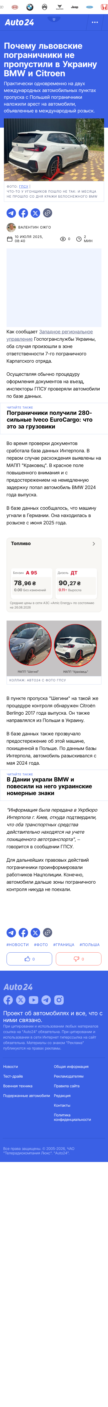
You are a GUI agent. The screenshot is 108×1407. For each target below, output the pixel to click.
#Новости (18, 945)
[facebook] (23, 213)
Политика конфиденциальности (72, 1117)
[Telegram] (46, 1000)
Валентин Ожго (34, 227)
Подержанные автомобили (26, 1096)
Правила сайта (67, 1086)
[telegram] (11, 213)
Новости (10, 1066)
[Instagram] (59, 1000)
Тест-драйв (13, 1076)
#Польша (90, 945)
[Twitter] (20, 1000)
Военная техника (18, 1086)
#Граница (63, 945)
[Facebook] (8, 1000)
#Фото (41, 945)
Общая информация (71, 1066)
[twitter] (35, 213)
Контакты (62, 1105)
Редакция (62, 1096)
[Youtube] (33, 1000)
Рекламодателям (69, 1076)
